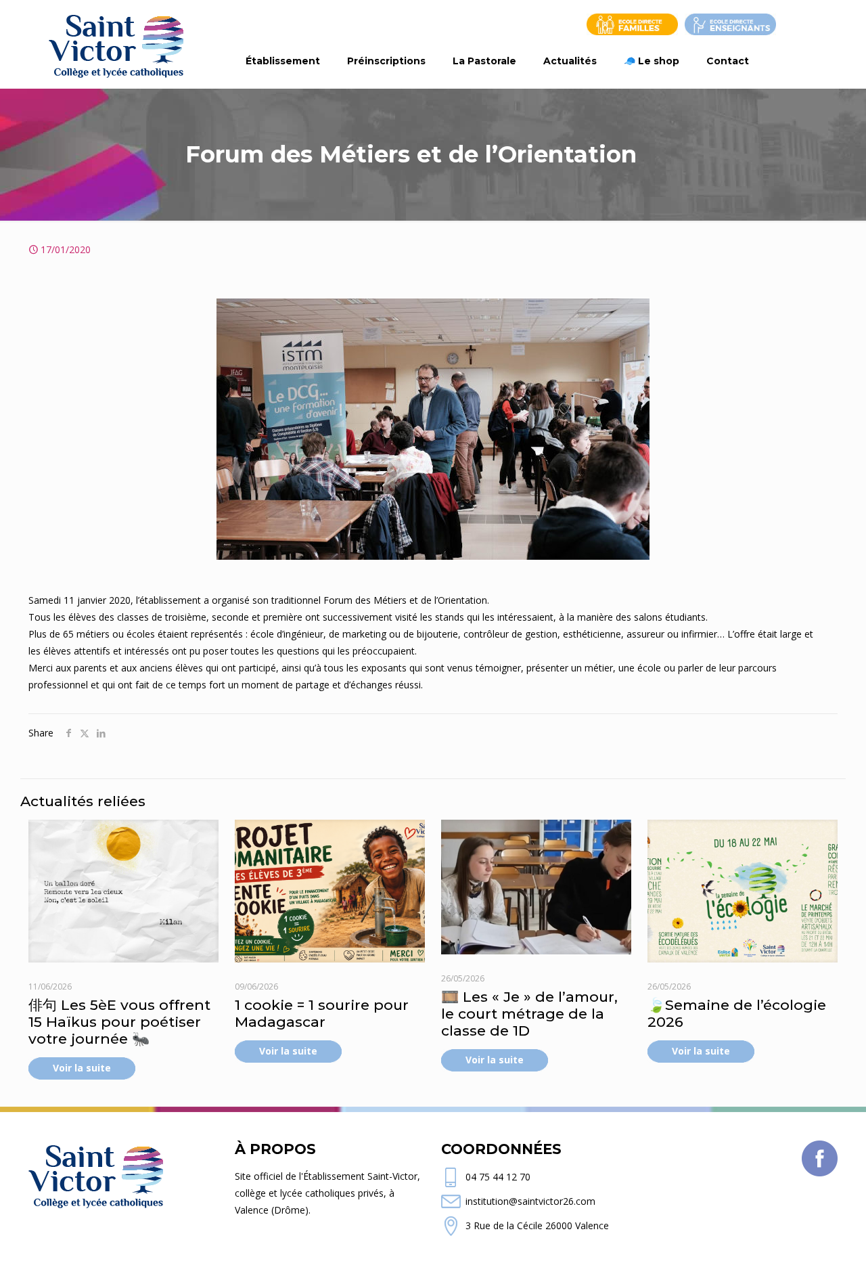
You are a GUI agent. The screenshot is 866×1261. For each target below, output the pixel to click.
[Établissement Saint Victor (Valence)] (116, 44)
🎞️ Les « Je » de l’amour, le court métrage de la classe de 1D (529, 1013)
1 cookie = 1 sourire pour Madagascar (322, 1013)
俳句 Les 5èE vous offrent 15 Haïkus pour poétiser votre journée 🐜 (119, 1021)
